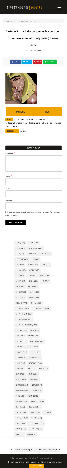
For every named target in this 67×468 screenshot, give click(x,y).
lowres (58, 123)
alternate (22, 259)
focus (20, 363)
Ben (33, 281)
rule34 (21, 412)
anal (20, 265)
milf (33, 380)
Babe (22, 119)
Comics (33, 336)
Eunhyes (21, 352)
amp (35, 259)
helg (51, 123)
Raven (20, 407)
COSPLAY (21, 341)
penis (20, 396)
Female (34, 358)
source (36, 418)
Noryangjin (22, 391)
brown (36, 303)
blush (20, 298)
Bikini (20, 287)
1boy (20, 243)
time (19, 434)
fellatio (45, 123)
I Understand (36, 466)
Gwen (43, 369)
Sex (47, 412)
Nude (9, 127)
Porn (15, 127)
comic (20, 336)
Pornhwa (21, 401)
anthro (32, 265)
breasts (21, 303)
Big (45, 281)
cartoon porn (23, 314)
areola (21, 270)
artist (16, 119)
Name (8, 176)
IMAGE (21, 380)
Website (8, 200)
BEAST (44, 276)
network (22, 385)
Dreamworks (34, 123)
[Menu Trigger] (59, 7)
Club (34, 330)
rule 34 (34, 407)
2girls (20, 248)
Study (20, 423)
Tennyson (36, 429)
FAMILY (20, 358)
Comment (10, 153)
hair (20, 374)
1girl (33, 243)
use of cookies (58, 462)
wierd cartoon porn (24, 449)
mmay (38, 50)
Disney (32, 347)
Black (32, 287)
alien (46, 254)
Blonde (21, 292)
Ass (20, 276)
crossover (36, 341)
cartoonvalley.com (13, 123)
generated (35, 363)
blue (34, 292)
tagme (21, 429)
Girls (31, 369)
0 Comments (37, 21)
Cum (25, 123)
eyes (35, 352)
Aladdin (33, 254)
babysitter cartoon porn (48, 449)
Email (8, 188)
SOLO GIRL (22, 418)
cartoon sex (40, 119)
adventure (35, 248)
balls (31, 276)
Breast (34, 298)
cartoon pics (41, 308)
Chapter (21, 330)
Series (35, 412)
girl (19, 369)
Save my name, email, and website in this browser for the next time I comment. (32, 214)
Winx (31, 434)
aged (20, 254)
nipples (37, 385)
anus (46, 265)
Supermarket (36, 423)
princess (37, 401)
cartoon (29, 119)
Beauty (20, 281)
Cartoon (22, 131)
